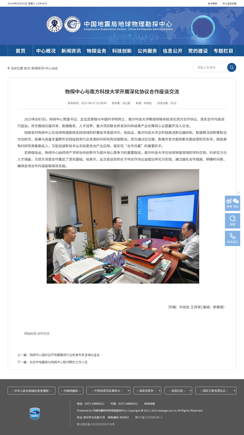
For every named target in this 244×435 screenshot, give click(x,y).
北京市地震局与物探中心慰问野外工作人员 (58, 362)
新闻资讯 (38, 68)
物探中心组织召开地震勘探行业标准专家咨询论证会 (65, 354)
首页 (27, 68)
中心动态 (52, 68)
